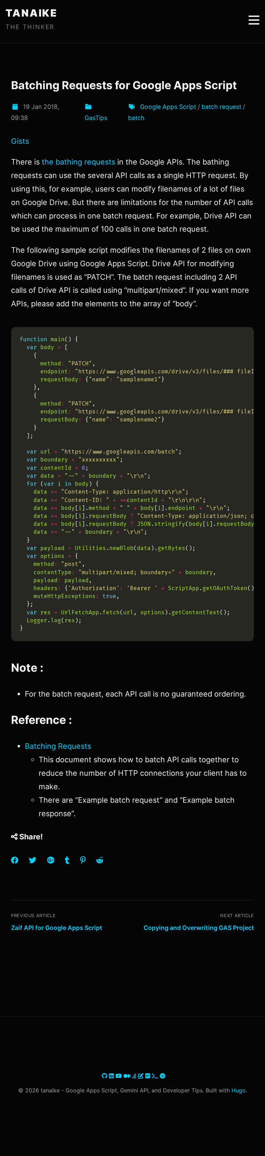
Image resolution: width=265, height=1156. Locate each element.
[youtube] (120, 1075)
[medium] (128, 1075)
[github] (105, 1075)
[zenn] (141, 1075)
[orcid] (162, 1075)
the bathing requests (78, 161)
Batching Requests (58, 746)
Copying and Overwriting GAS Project (199, 927)
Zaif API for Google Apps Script (56, 927)
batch (136, 117)
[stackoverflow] (135, 1075)
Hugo (239, 1090)
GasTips (96, 117)
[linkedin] (112, 1075)
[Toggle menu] (253, 20)
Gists (20, 141)
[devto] (148, 1075)
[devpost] (156, 1075)
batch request (221, 106)
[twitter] (101, 1075)
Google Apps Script (168, 106)
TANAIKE (32, 13)
